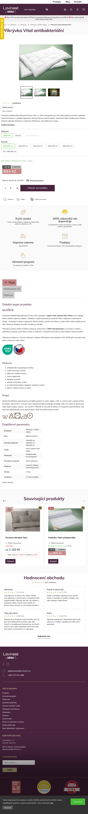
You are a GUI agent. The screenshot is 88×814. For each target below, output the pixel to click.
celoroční (29, 465)
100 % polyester (32, 461)
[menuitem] (57, 2)
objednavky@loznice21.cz (19, 671)
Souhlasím (78, 802)
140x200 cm (30, 440)
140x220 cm (30, 443)
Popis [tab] (12, 282)
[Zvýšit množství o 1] (17, 188)
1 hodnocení (16, 103)
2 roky (28, 472)
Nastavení (7, 808)
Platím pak (6, 699)
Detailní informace (8, 125)
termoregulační (31, 457)
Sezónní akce (7, 719)
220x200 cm (30, 445)
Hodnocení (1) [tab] (12, 288)
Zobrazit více (44, 636)
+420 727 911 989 (16, 675)
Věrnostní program (9, 696)
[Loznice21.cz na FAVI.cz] (72, 787)
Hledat (9, 770)
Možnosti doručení (36, 180)
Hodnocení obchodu (44, 577)
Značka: (7, 107)
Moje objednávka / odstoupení (13, 728)
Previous (4, 501)
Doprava (5, 715)
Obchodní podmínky (9, 703)
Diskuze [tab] (8, 295)
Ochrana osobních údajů (11, 706)
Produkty (5, 693)
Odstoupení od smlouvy (10, 709)
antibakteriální (31, 454)
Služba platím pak (8, 725)
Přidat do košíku (37, 188)
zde (51, 803)
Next (83, 501)
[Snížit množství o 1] (5, 188)
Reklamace (6, 712)
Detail (10, 561)
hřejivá (35, 465)
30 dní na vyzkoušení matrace (13, 722)
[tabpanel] (65, 535)
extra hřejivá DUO (32, 468)
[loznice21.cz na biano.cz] (16, 787)
